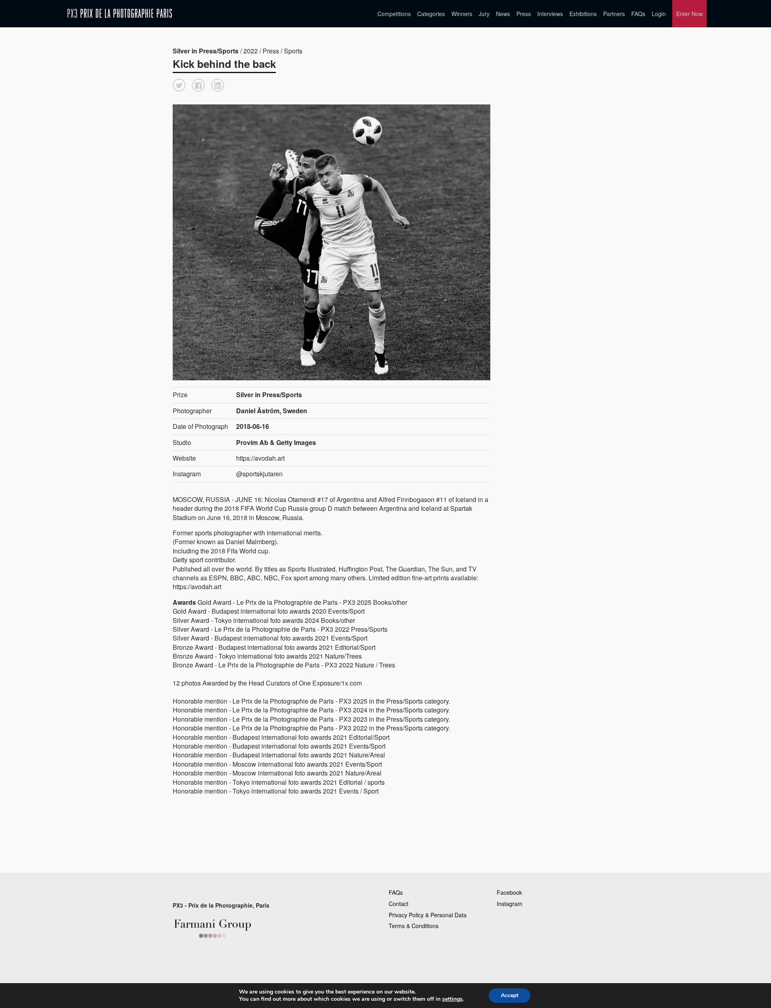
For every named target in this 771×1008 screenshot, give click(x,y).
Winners (461, 14)
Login (659, 14)
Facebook (509, 892)
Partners (614, 14)
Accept (509, 995)
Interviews (550, 14)
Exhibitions (583, 14)
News (503, 14)
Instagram (509, 904)
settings (452, 999)
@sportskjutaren (259, 473)
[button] (179, 85)
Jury (484, 14)
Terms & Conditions (414, 926)
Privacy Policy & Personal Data (428, 915)
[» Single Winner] (119, 13)
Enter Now (689, 14)
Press (523, 14)
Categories (431, 14)
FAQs (638, 14)
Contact (398, 904)
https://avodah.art (260, 458)
